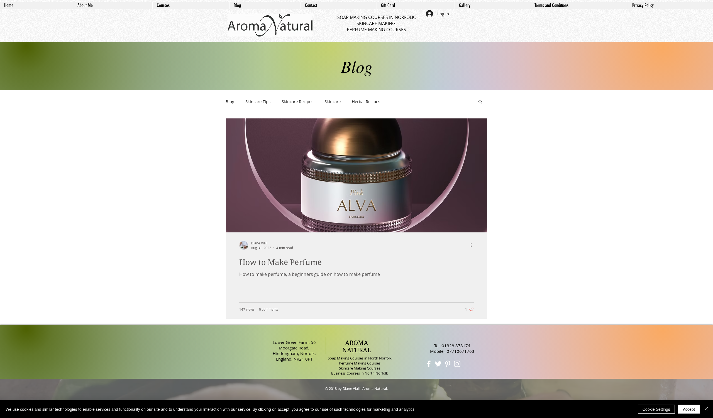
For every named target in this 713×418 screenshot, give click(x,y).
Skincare (332, 101)
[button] (480, 102)
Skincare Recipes (297, 101)
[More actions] (473, 245)
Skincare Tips (257, 101)
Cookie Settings (656, 409)
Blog (230, 101)
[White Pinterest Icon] (447, 363)
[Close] (706, 409)
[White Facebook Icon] (428, 363)
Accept (689, 409)
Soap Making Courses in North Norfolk (360, 358)
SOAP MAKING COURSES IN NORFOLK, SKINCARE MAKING (376, 20)
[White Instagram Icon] (457, 363)
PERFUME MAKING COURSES (376, 29)
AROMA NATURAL (356, 346)
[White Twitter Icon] (438, 363)
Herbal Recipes (366, 101)
